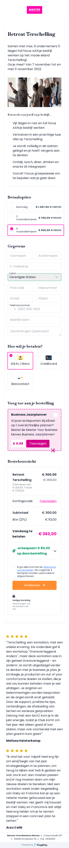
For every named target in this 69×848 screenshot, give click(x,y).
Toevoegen (37, 443)
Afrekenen (32, 585)
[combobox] (12, 309)
